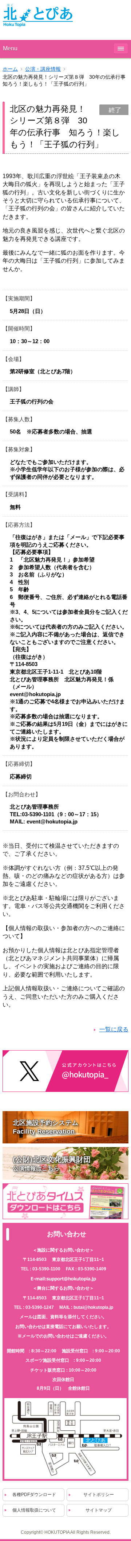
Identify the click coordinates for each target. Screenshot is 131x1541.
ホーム (10, 69)
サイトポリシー (98, 1494)
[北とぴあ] (38, 15)
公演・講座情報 (43, 69)
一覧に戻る (113, 1029)
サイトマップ (99, 1510)
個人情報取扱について (34, 1510)
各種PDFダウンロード (34, 1494)
